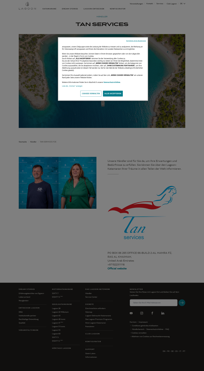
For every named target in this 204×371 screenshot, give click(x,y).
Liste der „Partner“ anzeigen (72, 86)
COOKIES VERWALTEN (91, 93)
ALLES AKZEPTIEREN (112, 93)
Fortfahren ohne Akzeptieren (136, 41)
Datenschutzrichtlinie (112, 82)
